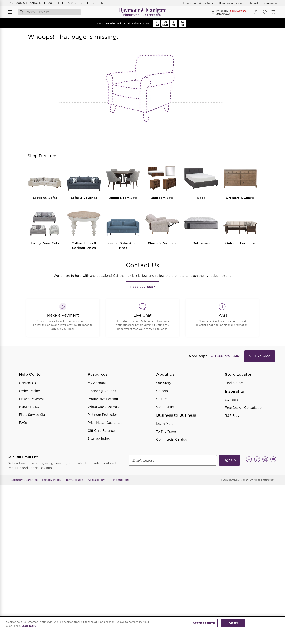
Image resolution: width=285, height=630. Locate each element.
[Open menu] (11, 12)
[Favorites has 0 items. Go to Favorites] (265, 12)
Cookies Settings (204, 622)
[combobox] (49, 12)
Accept (233, 622)
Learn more (28, 625)
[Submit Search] (20, 12)
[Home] (142, 12)
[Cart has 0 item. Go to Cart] (273, 12)
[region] (142, 623)
